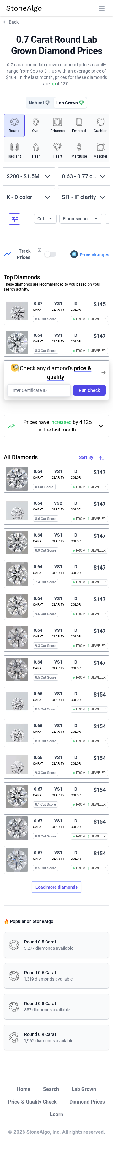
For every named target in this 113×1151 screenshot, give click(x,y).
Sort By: (87, 457)
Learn (56, 1114)
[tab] (39, 102)
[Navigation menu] (101, 8)
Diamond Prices (87, 1102)
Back (14, 22)
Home (23, 1089)
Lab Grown (84, 1089)
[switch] (50, 254)
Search (51, 1089)
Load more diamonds (56, 887)
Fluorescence (77, 218)
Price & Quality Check (32, 1102)
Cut (41, 218)
